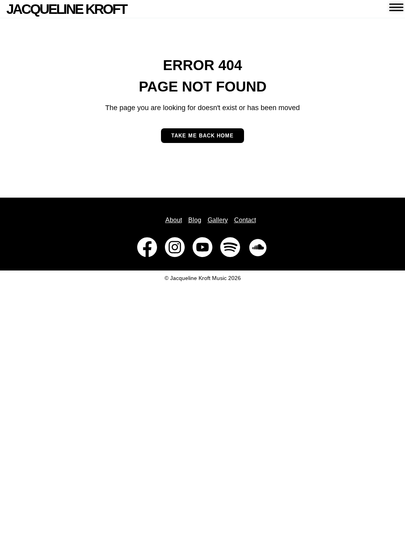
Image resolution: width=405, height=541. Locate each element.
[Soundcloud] (258, 247)
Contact (245, 220)
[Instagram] (175, 247)
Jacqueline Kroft (66, 9)
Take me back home (202, 136)
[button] (396, 9)
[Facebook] (147, 247)
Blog (194, 220)
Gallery (218, 220)
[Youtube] (202, 247)
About (173, 220)
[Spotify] (230, 247)
